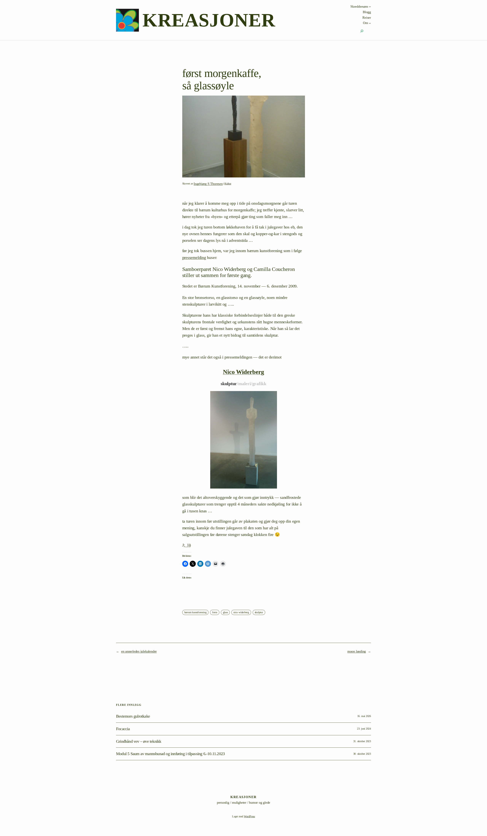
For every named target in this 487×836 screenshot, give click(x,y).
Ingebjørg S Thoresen (208, 184)
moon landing (356, 651)
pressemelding (194, 257)
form (214, 612)
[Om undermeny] (370, 23)
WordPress (249, 816)
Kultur (227, 183)
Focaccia (123, 729)
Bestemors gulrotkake (133, 716)
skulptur (259, 612)
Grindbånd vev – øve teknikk (138, 741)
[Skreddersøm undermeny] (370, 7)
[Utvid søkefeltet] (362, 31)
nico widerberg (241, 612)
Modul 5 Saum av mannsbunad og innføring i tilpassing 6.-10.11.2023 (170, 753)
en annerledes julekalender (139, 651)
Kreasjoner (208, 20)
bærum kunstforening (195, 612)
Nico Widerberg (243, 371)
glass (225, 612)
